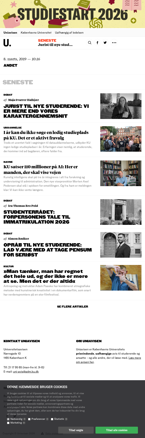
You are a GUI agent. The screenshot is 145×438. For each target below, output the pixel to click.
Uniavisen (10, 32)
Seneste (47, 41)
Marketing (17, 422)
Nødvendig (17, 418)
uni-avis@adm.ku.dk (26, 371)
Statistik (60, 418)
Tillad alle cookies (116, 430)
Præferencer (39, 418)
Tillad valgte (76, 430)
